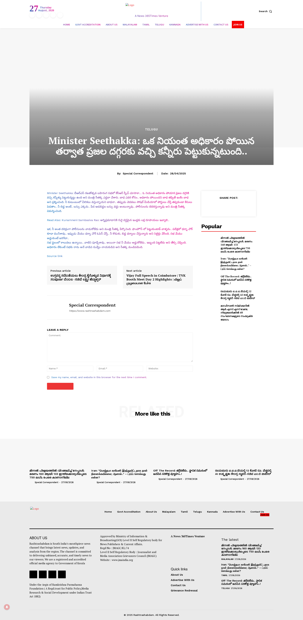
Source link (54, 256)
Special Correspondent (138, 173)
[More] (244, 206)
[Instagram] (39, 15)
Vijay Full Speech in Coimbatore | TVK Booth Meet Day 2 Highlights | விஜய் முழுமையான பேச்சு (156, 279)
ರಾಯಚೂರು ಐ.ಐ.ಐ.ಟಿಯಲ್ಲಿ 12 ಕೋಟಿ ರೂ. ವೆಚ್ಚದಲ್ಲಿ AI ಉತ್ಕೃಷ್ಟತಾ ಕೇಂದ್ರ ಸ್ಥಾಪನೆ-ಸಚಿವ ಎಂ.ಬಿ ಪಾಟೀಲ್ (238, 295)
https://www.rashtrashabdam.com (89, 310)
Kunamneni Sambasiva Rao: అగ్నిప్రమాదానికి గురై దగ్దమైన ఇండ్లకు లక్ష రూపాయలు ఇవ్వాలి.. (115, 220)
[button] (266, 11)
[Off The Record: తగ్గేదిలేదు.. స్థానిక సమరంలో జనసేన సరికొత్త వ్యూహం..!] (209, 279)
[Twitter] (53, 15)
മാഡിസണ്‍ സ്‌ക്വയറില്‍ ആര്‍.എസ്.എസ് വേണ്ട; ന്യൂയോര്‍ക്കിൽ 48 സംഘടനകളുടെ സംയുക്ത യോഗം (237, 312)
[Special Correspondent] (55, 307)
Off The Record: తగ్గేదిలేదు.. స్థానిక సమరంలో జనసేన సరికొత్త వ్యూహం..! (236, 280)
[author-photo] (31, 482)
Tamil (224, 575)
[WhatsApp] (236, 206)
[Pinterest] (228, 206)
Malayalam (227, 559)
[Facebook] (32, 15)
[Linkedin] (46, 15)
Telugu (151, 129)
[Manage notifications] (7, 607)
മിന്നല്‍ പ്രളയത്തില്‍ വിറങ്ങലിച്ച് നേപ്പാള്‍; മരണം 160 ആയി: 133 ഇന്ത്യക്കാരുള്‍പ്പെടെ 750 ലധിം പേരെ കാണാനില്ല (236, 244)
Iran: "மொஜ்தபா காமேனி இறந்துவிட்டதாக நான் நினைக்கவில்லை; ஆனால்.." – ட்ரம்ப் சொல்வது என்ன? (236, 263)
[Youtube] (60, 15)
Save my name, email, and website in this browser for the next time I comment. (99, 377)
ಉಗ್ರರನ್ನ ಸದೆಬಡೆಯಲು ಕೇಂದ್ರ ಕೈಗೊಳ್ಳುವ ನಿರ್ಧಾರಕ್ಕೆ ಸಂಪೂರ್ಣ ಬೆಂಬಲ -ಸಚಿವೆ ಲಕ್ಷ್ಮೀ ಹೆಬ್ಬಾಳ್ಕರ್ (80, 277)
